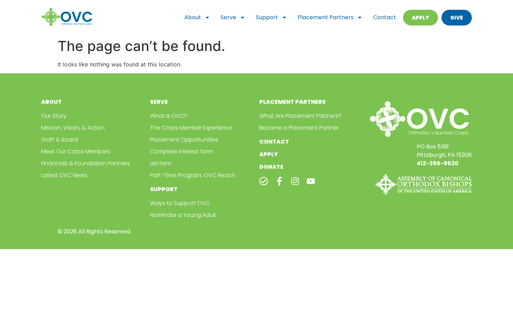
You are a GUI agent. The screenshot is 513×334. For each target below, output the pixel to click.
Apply (268, 154)
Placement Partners (326, 17)
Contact (384, 17)
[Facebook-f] (279, 181)
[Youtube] (310, 181)
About (192, 17)
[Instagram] (295, 181)
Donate (271, 167)
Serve (228, 17)
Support (267, 17)
